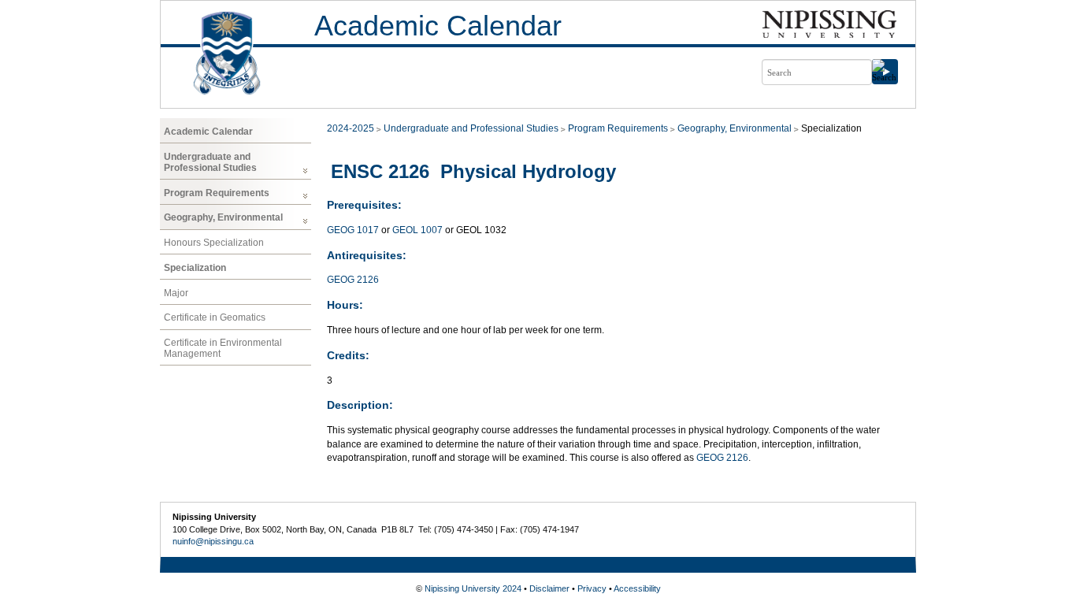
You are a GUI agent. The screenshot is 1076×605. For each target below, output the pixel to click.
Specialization (195, 267)
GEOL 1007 (417, 230)
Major (176, 293)
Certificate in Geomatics (214, 317)
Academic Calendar (438, 25)
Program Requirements (216, 193)
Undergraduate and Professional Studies (210, 162)
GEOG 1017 (353, 230)
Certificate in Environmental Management (223, 348)
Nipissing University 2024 (473, 588)
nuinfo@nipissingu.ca (213, 541)
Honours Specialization (214, 242)
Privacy (592, 588)
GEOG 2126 (353, 279)
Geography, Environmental (223, 217)
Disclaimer (549, 588)
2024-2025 (350, 128)
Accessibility (637, 588)
